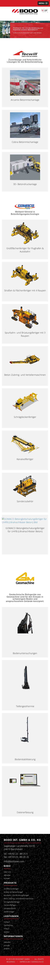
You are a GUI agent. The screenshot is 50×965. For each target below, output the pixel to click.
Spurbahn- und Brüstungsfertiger (16, 895)
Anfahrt (6, 949)
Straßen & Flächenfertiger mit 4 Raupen (25, 290)
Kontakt (7, 878)
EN (46, 10)
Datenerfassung (25, 812)
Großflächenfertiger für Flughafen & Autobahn (25, 250)
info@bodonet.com (14, 861)
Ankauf (6, 929)
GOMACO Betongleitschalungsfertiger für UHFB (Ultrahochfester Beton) (25, 530)
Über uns (7, 872)
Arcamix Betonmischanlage (25, 99)
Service (6, 932)
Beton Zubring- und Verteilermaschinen (25, 374)
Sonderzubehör (25, 501)
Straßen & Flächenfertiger (13, 892)
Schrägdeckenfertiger (25, 416)
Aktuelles (7, 875)
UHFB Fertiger (9, 912)
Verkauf (7, 922)
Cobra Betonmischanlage (25, 141)
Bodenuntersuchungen (25, 653)
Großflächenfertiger (11, 889)
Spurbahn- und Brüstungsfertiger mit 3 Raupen (25, 334)
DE (43, 10)
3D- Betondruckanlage (25, 184)
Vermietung (8, 925)
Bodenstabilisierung (25, 759)
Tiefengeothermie (25, 706)
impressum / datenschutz (32, 962)
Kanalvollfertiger (25, 459)
